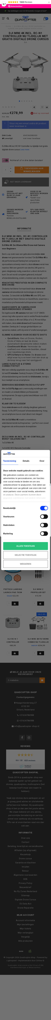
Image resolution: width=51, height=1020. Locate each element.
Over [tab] (42, 461)
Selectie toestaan (25, 555)
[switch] (44, 516)
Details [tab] (26, 461)
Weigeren (25, 564)
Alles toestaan (25, 546)
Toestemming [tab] (9, 461)
